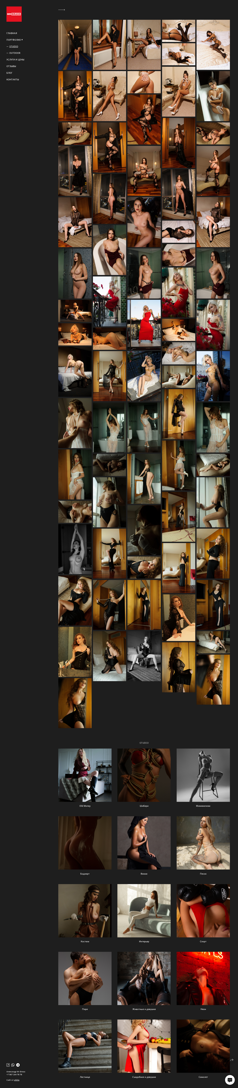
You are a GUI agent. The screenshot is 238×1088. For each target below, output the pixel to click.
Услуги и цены (15, 59)
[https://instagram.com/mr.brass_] (8, 1065)
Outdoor (14, 53)
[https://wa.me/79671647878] (12, 1065)
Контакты (12, 79)
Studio (13, 46)
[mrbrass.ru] (14, 14)
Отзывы (11, 66)
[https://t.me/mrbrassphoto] (18, 1065)
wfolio (16, 1080)
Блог (9, 72)
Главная (11, 33)
